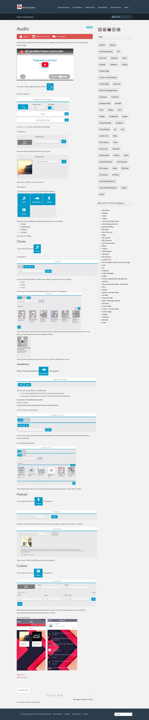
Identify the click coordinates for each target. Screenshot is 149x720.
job (115, 129)
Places (126, 155)
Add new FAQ (90, 7)
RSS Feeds (125, 168)
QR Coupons (103, 168)
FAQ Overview (58, 714)
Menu (115, 142)
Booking (102, 64)
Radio (115, 168)
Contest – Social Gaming (107, 77)
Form (120, 110)
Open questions (115, 7)
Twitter (123, 188)
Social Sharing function (107, 181)
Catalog (124, 64)
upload (101, 194)
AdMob (102, 45)
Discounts (116, 84)
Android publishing (106, 51)
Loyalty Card (103, 136)
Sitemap (67, 714)
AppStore (114, 58)
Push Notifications (105, 162)
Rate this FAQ (23, 690)
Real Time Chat (107, 232)
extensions (103, 97)
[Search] (113, 16)
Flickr (101, 110)
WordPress (106, 210)
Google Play (113, 116)
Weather (105, 213)
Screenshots (103, 175)
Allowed (112, 45)
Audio (23, 675)
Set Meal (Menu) (107, 227)
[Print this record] (104, 30)
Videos (104, 216)
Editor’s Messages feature (108, 90)
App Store (102, 58)
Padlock (116, 155)
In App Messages (105, 123)
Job (103, 268)
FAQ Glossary (76, 714)
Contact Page (104, 71)
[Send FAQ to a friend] (109, 30)
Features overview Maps (110, 292)
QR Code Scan (122, 162)
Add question (102, 7)
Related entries (22, 677)
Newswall (115, 149)
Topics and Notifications (107, 188)
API (118, 51)
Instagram (119, 123)
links (122, 129)
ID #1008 (89, 27)
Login (126, 7)
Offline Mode (104, 155)
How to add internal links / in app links (115, 284)
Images (124, 116)
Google (102, 116)
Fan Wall (118, 103)
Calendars (113, 64)
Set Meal (115, 175)
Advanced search (64, 7)
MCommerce (104, 142)
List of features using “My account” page (116, 262)
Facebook (114, 97)
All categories (77, 7)
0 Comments (61, 36)
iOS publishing (104, 129)
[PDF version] (100, 30)
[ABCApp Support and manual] (26, 6)
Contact (85, 714)
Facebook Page (104, 103)
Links (104, 265)
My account (103, 149)
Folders (110, 110)
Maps (115, 136)
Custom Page (104, 84)
